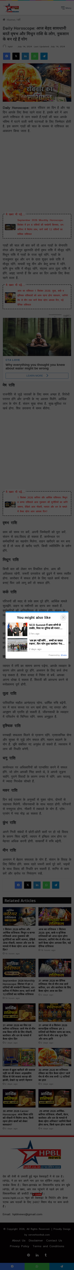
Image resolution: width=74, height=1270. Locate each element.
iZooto (64, 655)
